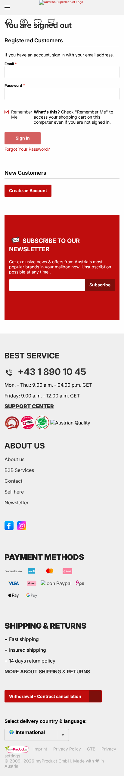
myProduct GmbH (53, 760)
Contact (13, 481)
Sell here (14, 492)
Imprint (40, 748)
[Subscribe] (100, 285)
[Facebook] (9, 525)
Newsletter (17, 503)
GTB (91, 748)
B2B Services (19, 470)
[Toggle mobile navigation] (7, 7)
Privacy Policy (67, 748)
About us (14, 459)
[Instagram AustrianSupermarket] (21, 525)
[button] (10, 22)
